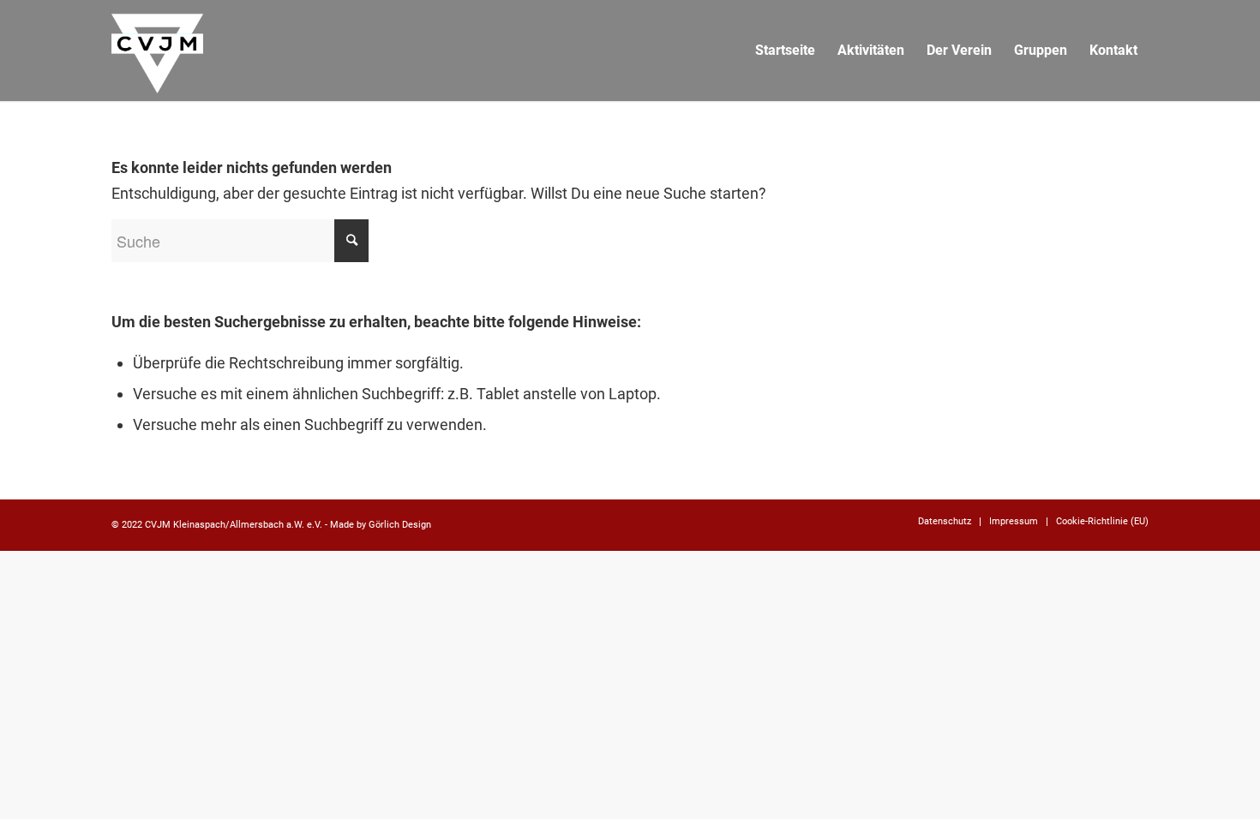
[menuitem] (785, 50)
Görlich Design (400, 524)
